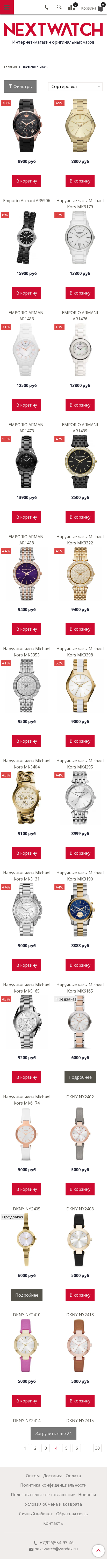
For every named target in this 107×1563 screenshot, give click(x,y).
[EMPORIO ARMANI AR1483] (26, 237)
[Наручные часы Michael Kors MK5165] (26, 909)
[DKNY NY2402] (80, 1021)
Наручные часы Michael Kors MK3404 (26, 764)
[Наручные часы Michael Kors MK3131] (26, 797)
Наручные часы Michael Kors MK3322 (80, 540)
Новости (87, 1494)
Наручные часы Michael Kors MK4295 (80, 764)
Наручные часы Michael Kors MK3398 (80, 652)
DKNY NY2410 (26, 1315)
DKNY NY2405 (26, 1209)
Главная (10, 67)
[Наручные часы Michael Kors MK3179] (80, 125)
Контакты (53, 1523)
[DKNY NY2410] (26, 1239)
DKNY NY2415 (80, 1420)
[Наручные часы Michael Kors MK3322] (80, 461)
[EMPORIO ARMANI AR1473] (26, 349)
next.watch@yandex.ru (56, 1549)
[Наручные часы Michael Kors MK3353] (26, 573)
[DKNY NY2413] (80, 1239)
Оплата (73, 1476)
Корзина (92, 7)
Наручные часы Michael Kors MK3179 (80, 204)
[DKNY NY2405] (26, 1133)
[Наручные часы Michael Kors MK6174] (26, 1021)
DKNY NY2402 (80, 1097)
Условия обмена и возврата (53, 1504)
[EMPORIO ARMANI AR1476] (80, 237)
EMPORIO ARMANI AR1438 (27, 540)
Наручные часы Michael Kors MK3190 (80, 876)
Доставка (52, 1476)
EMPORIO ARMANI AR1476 (80, 316)
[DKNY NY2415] (80, 1345)
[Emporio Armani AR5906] (26, 125)
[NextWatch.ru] (53, 28)
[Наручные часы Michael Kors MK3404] (26, 685)
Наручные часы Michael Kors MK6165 (80, 988)
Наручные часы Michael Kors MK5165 (26, 988)
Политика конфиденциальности (53, 1485)
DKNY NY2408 (80, 1209)
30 (97, 1448)
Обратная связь (72, 1514)
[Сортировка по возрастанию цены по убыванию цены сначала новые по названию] (75, 86)
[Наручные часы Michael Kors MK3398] (80, 573)
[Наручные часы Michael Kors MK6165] (80, 909)
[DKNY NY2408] (80, 1133)
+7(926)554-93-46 (56, 1542)
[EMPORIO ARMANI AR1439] (80, 349)
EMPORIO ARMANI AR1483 (27, 316)
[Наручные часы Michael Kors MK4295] (80, 685)
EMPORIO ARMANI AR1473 (27, 428)
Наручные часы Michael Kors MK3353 (26, 652)
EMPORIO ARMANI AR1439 (80, 428)
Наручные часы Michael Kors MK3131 (26, 876)
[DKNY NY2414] (26, 1345)
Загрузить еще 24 (53, 1433)
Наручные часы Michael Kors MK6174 (26, 1100)
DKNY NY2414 (26, 1420)
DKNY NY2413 (80, 1315)
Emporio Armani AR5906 (26, 200)
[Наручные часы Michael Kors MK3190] (80, 797)
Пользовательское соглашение (43, 1494)
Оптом (33, 1476)
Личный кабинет (36, 1514)
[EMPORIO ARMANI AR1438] (26, 461)
